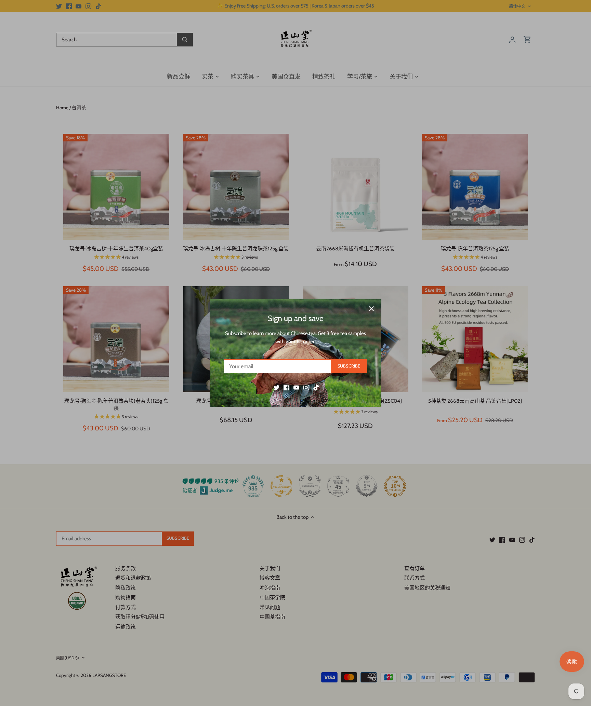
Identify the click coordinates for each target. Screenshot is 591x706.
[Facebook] (286, 387)
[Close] (371, 308)
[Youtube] (296, 387)
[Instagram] (306, 387)
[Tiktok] (316, 387)
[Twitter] (276, 387)
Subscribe (349, 366)
